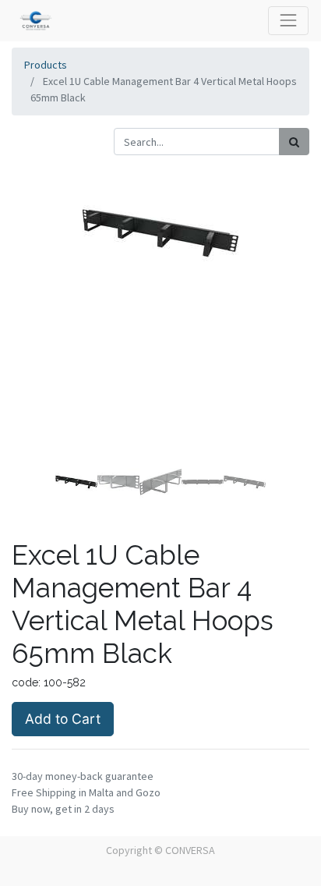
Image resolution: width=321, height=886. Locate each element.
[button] (34, 311)
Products (45, 65)
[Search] (294, 141)
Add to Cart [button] (63, 719)
